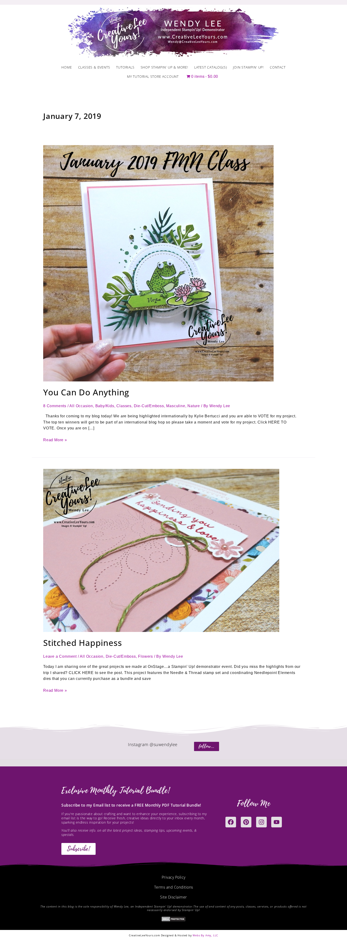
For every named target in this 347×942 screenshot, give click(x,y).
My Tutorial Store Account (153, 76)
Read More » (55, 439)
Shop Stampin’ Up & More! (164, 67)
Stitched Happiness (82, 642)
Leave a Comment (60, 656)
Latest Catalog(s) (210, 67)
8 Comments (54, 406)
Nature (193, 406)
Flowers (145, 656)
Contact (278, 67)
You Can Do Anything (86, 392)
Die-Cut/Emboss (149, 406)
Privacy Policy (174, 877)
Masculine (175, 406)
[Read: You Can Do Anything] (158, 263)
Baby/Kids (104, 406)
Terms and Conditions (173, 887)
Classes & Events (94, 67)
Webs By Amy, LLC (205, 935)
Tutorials (125, 67)
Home (66, 67)
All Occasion (81, 406)
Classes (123, 406)
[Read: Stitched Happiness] (161, 550)
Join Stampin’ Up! (248, 67)
